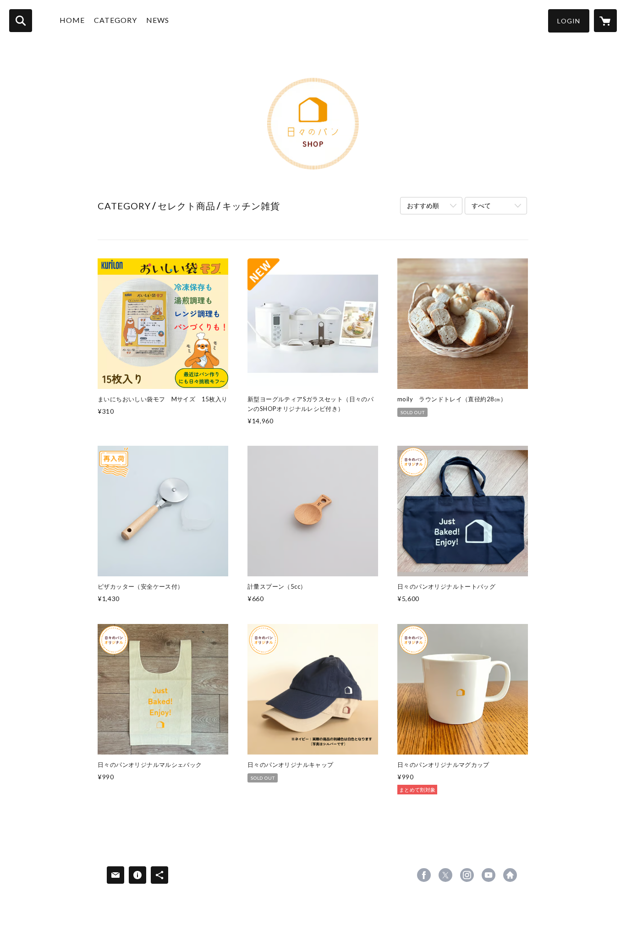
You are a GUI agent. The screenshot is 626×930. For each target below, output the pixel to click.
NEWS (157, 20)
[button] (568, 21)
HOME (72, 20)
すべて (481, 205)
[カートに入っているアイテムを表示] (605, 20)
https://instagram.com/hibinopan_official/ (467, 875)
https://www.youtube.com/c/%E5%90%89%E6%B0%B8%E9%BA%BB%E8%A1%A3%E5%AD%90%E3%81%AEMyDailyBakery (488, 875)
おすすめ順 (423, 205)
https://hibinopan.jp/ (510, 875)
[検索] (20, 20)
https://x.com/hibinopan (445, 875)
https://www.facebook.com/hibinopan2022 (424, 875)
